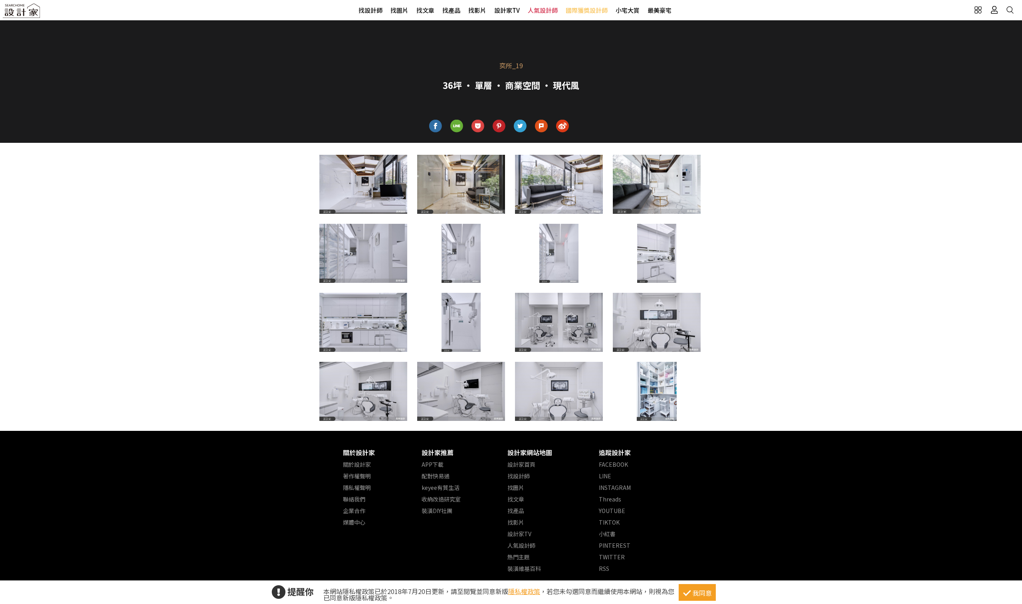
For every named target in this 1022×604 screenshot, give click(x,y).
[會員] (994, 10)
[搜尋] (1010, 10)
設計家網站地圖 (529, 452)
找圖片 (399, 10)
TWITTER (612, 557)
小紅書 (607, 534)
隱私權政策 (524, 591)
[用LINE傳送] (456, 126)
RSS (604, 568)
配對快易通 (436, 476)
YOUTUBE (612, 511)
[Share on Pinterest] (499, 126)
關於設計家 (359, 452)
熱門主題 (518, 557)
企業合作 (354, 511)
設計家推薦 (438, 452)
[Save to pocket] (478, 126)
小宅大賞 (628, 10)
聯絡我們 (354, 499)
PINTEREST (614, 545)
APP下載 (433, 464)
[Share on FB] (435, 126)
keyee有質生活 (441, 487)
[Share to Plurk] (541, 126)
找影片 (477, 10)
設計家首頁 (521, 464)
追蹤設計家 (615, 452)
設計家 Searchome (22, 13)
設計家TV (507, 10)
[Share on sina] (562, 126)
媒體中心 (354, 522)
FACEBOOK (613, 464)
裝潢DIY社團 (437, 511)
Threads (610, 499)
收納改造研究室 (441, 499)
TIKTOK (609, 522)
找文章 (425, 10)
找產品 (451, 10)
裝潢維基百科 (524, 568)
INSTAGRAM (615, 487)
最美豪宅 (659, 10)
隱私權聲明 (357, 487)
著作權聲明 (357, 476)
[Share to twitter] (520, 126)
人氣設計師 (543, 10)
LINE (605, 476)
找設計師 (370, 10)
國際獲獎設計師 (587, 10)
